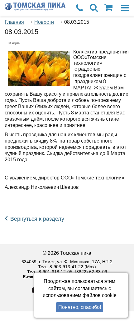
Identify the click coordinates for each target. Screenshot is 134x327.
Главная (14, 22)
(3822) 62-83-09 (91, 271)
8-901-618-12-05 (55, 271)
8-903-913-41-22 (66, 266)
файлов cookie (100, 295)
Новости (44, 22)
